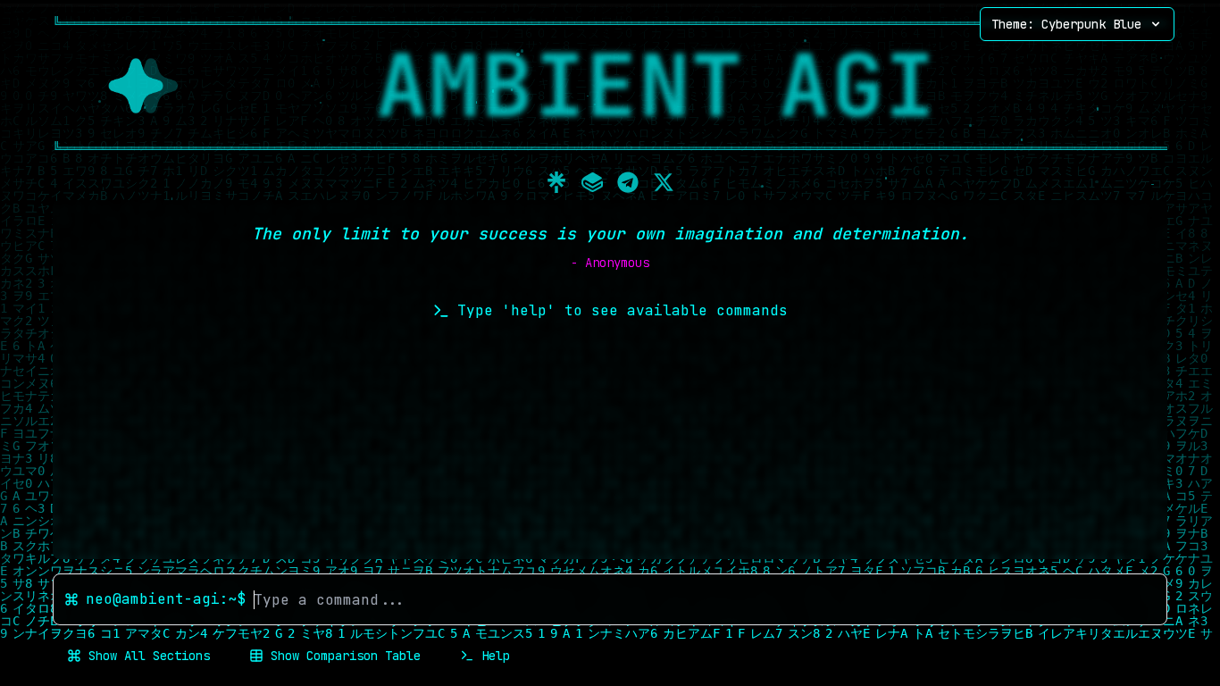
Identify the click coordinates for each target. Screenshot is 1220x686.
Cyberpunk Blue (1066, 24)
